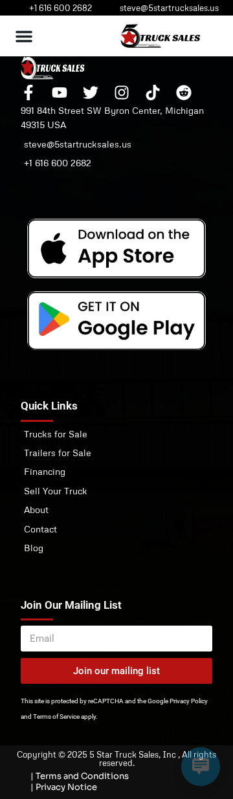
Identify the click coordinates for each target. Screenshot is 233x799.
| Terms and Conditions (79, 776)
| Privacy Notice (63, 787)
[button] (24, 36)
